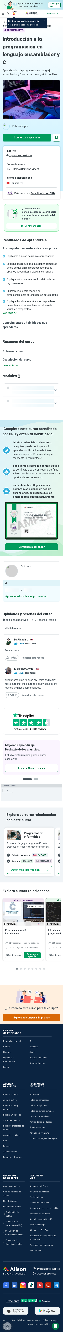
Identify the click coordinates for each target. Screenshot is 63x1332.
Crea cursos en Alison (39, 1203)
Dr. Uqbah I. (21, 639)
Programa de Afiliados (39, 1192)
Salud (32, 1052)
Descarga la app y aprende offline (44, 1208)
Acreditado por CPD (43, 193)
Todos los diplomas (38, 1105)
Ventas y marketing (38, 1058)
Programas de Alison (12, 1157)
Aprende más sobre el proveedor (25, 596)
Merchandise (35, 1250)
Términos (24, 1320)
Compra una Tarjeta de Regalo (43, 1138)
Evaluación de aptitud (12, 1214)
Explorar (3, 13)
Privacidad (15, 1320)
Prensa (6, 1146)
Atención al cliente (46, 1273)
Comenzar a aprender (32, 955)
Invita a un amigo (37, 1225)
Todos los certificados (39, 1100)
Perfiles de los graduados (41, 1122)
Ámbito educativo (37, 1063)
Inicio (5, 22)
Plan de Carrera (10, 1201)
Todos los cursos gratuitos (42, 1111)
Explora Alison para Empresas (31, 1017)
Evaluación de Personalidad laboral (14, 1233)
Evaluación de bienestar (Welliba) (13, 1223)
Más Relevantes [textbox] (13, 628)
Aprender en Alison (11, 1135)
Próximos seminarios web (41, 1245)
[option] (31, 757)
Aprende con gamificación (41, 1219)
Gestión (6, 1047)
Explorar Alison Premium (31, 768)
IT (30, 1041)
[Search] (6, 11)
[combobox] (16, 628)
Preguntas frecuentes (48, 1269)
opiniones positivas (20, 155)
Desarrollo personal (12, 1041)
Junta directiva (10, 1100)
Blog (5, 1141)
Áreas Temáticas (37, 1127)
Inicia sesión (53, 13)
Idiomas (6, 1052)
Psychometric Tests (12, 1207)
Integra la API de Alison (40, 1214)
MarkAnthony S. (23, 669)
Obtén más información (25, 869)
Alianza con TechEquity (40, 1230)
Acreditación (35, 1094)
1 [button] (27, 781)
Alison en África (10, 1152)
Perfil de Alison (36, 1197)
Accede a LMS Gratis (39, 1186)
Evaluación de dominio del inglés (13, 1242)
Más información (13, 955)
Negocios (34, 1047)
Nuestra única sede (12, 1115)
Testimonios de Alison (40, 1116)
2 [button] (37, 781)
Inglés (6, 1067)
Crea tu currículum (11, 1186)
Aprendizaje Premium (39, 1133)
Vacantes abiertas (11, 1120)
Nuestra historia (10, 1094)
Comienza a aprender (27, 137)
